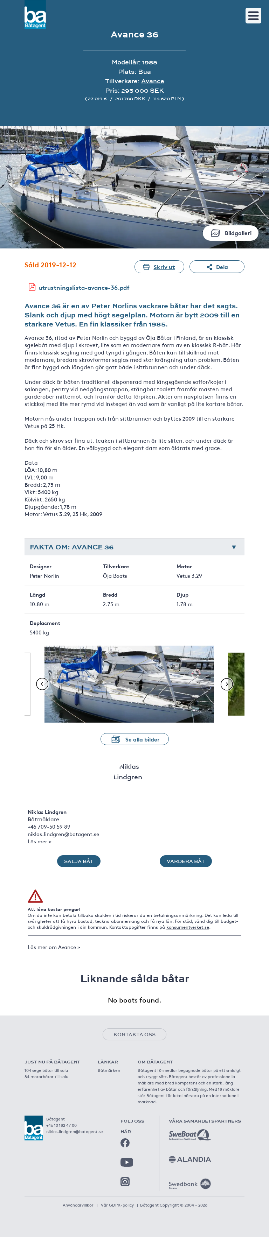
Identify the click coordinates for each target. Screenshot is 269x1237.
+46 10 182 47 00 (61, 1125)
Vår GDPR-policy (117, 1205)
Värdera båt (186, 861)
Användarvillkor (78, 1205)
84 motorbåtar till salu (46, 1076)
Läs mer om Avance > (54, 946)
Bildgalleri (238, 233)
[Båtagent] (35, 14)
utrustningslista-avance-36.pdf (84, 287)
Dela (222, 266)
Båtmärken (109, 1070)
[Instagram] (125, 1181)
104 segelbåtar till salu (46, 1070)
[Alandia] (190, 1159)
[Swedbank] (190, 1184)
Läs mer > (39, 841)
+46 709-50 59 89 (49, 826)
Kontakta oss (134, 1034)
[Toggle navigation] (253, 15)
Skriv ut (164, 266)
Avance (152, 81)
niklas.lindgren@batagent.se (63, 833)
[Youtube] (126, 1162)
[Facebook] (125, 1142)
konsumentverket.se (187, 927)
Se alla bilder (142, 739)
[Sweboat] (190, 1135)
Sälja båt (79, 861)
